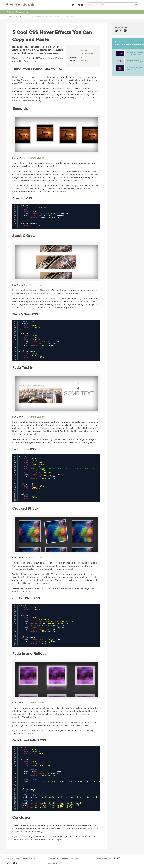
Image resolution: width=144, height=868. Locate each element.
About (29, 12)
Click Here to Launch (34, 157)
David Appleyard (87, 53)
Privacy (63, 863)
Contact (56, 863)
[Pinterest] (79, 5)
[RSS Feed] (82, 5)
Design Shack (20, 5)
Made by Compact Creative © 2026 (21, 858)
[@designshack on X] (8, 863)
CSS (82, 57)
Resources (20, 12)
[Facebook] (76, 5)
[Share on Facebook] (121, 30)
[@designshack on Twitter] (73, 5)
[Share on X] (116, 30)
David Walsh (29, 733)
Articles (10, 12)
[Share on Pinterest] (125, 30)
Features (64, 858)
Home (49, 858)
